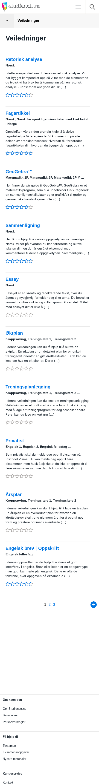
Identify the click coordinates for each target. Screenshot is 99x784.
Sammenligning (23, 225)
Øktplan (14, 333)
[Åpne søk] (92, 7)
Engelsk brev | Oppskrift (32, 548)
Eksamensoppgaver (16, 752)
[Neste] (93, 604)
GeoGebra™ (19, 171)
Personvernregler (14, 722)
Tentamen (9, 745)
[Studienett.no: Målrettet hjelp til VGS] (32, 7)
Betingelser (10, 715)
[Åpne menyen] (7, 21)
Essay (12, 279)
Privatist (15, 440)
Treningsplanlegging (28, 386)
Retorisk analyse (24, 59)
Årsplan (14, 494)
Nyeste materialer (14, 759)
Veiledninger (28, 21)
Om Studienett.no (14, 708)
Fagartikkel (18, 113)
